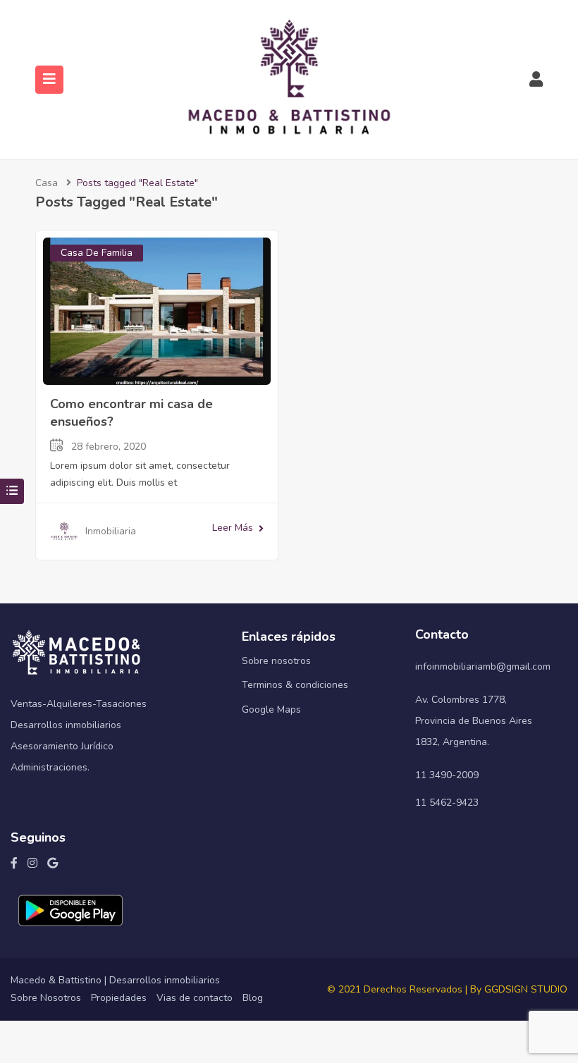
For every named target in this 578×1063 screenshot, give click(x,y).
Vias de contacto (194, 997)
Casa (46, 183)
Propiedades (119, 997)
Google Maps (271, 709)
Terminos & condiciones (295, 685)
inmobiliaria (110, 531)
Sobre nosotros (276, 661)
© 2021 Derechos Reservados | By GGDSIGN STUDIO (447, 989)
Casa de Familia (97, 252)
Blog (252, 997)
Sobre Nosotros (46, 997)
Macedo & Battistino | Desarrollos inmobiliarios (115, 980)
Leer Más (232, 527)
